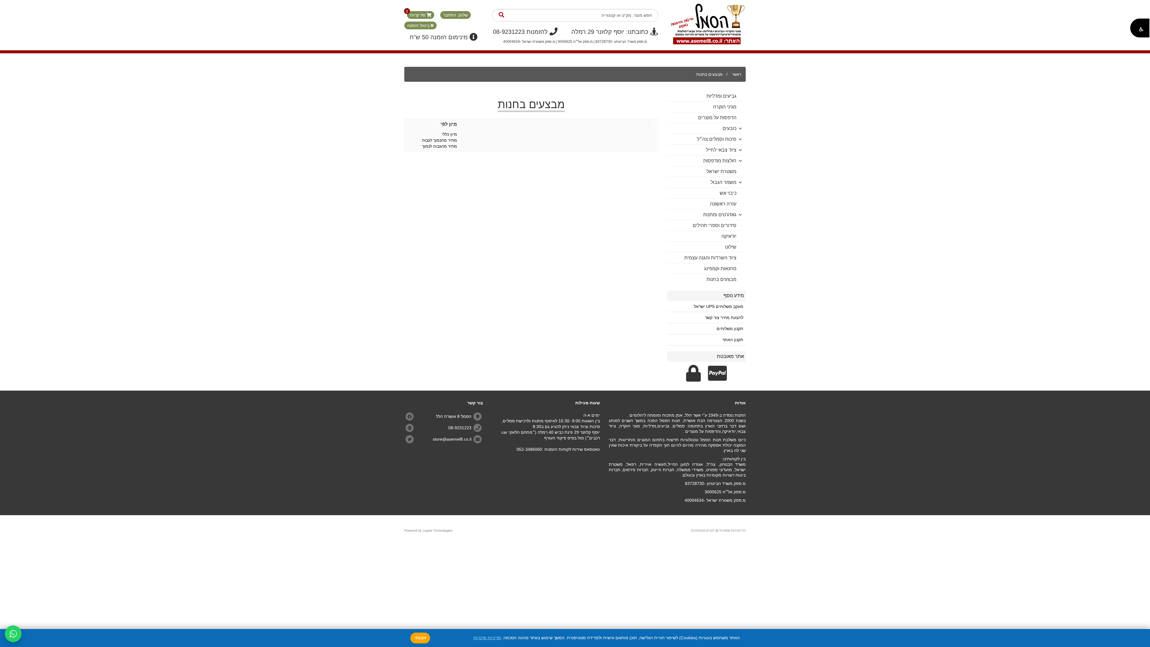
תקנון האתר (732, 339)
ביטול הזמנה (419, 25)
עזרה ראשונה (723, 203)
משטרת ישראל (721, 171)
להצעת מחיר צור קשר (724, 317)
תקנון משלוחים (730, 328)
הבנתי (420, 637)
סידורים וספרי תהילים (714, 225)
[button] (1140, 28)
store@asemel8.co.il (452, 438)
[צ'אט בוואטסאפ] (13, 633)
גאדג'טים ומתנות (719, 214)
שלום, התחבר (455, 15)
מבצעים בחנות (709, 74)
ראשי (736, 74)
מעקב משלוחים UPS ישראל (718, 306)
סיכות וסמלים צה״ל (716, 139)
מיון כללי (449, 134)
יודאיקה (728, 236)
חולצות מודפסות (719, 160)
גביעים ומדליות (721, 96)
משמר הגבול (723, 182)
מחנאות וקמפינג (720, 268)
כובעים (729, 128)
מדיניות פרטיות (487, 637)
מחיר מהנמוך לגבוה (439, 140)
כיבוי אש (728, 193)
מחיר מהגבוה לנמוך (439, 146)
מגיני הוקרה (724, 106)
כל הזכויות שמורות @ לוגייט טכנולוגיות (718, 530)
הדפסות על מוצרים (717, 117)
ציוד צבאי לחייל (721, 149)
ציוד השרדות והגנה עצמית (710, 257)
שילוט (730, 247)
